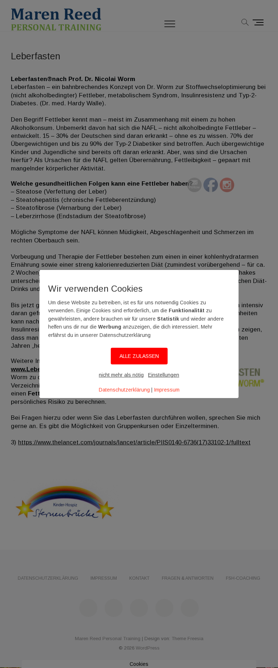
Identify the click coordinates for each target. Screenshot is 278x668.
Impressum (167, 390)
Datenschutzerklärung (124, 390)
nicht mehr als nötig (121, 375)
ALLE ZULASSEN (139, 356)
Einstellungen (163, 375)
